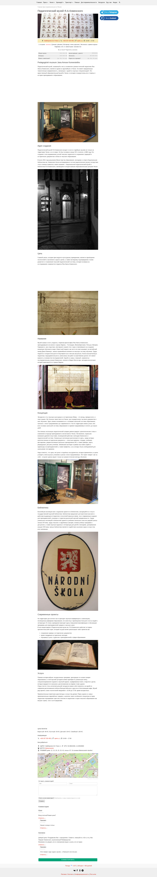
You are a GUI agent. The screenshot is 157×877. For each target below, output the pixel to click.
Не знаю (65, 58)
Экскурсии (101, 2)
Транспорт (68, 2)
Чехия (51, 2)
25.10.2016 (41, 812)
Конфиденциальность (82, 874)
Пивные (77, 2)
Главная (39, 2)
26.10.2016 (42, 822)
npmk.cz (79, 41)
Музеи (59, 7)
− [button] (95, 774)
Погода (70, 866)
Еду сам (109, 2)
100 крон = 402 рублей (85, 866)
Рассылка (93, 874)
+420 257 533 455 (68, 41)
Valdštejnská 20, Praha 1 (51, 41)
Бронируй (59, 2)
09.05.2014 (41, 834)
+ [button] (95, 772)
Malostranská (49, 748)
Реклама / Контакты (67, 874)
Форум (115, 2)
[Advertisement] (68, 89)
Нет (61, 58)
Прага (45, 2)
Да (58, 58)
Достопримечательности (89, 2)
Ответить (41, 818)
